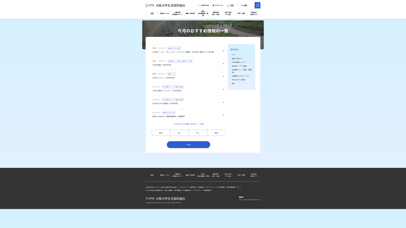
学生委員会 (201, 187)
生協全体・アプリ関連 (239, 66)
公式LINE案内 (221, 187)
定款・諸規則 (168, 190)
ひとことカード (210, 187)
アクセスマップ (183, 187)
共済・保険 (241, 13)
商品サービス (164, 13)
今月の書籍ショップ (238, 62)
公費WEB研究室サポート (177, 13)
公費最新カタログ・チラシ (240, 76)
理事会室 (192, 187)
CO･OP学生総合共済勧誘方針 (154, 190)
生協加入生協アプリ (254, 13)
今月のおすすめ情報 (238, 80)
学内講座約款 (187, 190)
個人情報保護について (233, 187)
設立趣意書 (178, 190)
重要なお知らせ (237, 58)
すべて (234, 55)
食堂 (152, 13)
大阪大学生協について (152, 187)
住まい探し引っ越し (228, 13)
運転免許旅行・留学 (215, 13)
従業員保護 (207, 190)
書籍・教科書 (190, 13)
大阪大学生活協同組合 (170, 5)
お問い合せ (205, 5)
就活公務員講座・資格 (203, 13)
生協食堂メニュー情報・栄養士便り (242, 71)
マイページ (219, 5)
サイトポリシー (197, 190)
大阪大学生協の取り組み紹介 (168, 187)
